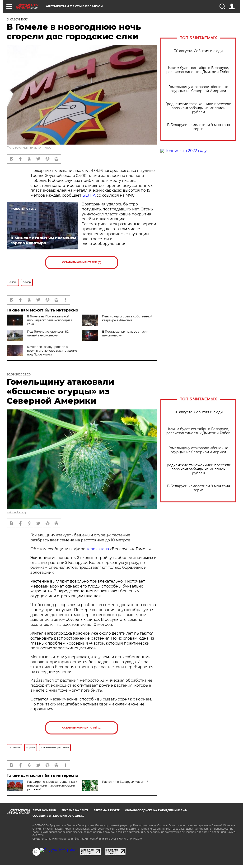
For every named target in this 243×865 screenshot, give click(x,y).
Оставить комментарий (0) (81, 262)
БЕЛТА (89, 195)
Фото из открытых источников (29, 147)
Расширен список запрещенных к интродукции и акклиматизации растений (52, 785)
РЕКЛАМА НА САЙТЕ (74, 810)
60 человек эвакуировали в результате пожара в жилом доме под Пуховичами (52, 350)
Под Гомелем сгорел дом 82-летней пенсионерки (48, 333)
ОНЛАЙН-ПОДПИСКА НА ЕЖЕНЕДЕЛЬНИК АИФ (156, 810)
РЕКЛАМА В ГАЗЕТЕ (107, 810)
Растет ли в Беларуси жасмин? (125, 781)
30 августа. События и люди (198, 51)
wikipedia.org (16, 512)
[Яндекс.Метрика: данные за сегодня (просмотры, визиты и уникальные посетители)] (58, 850)
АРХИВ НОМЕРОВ (44, 810)
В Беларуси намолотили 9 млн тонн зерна (198, 127)
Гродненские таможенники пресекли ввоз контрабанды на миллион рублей (198, 108)
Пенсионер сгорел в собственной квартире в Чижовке (127, 318)
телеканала (97, 549)
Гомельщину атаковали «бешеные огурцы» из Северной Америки (198, 89)
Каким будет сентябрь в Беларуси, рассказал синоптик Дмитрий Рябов (198, 70)
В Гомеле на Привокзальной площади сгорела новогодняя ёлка (49, 320)
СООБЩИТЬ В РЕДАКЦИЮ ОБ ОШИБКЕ (58, 815)
